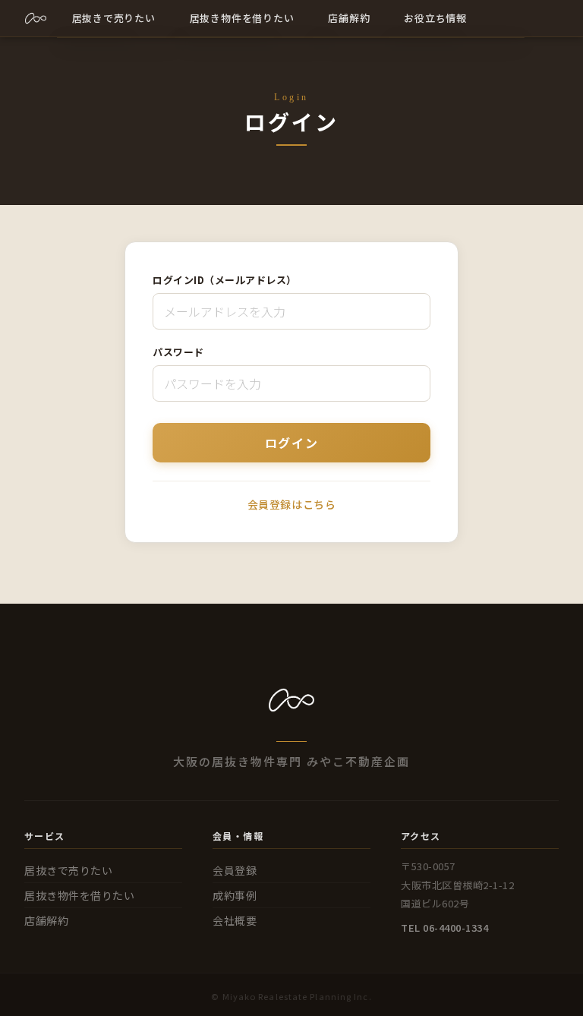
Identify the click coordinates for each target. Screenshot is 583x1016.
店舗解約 (46, 920)
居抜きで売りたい (68, 870)
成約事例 (235, 895)
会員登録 (235, 870)
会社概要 (235, 920)
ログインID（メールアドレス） (225, 280)
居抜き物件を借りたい (79, 895)
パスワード (178, 352)
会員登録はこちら (291, 504)
